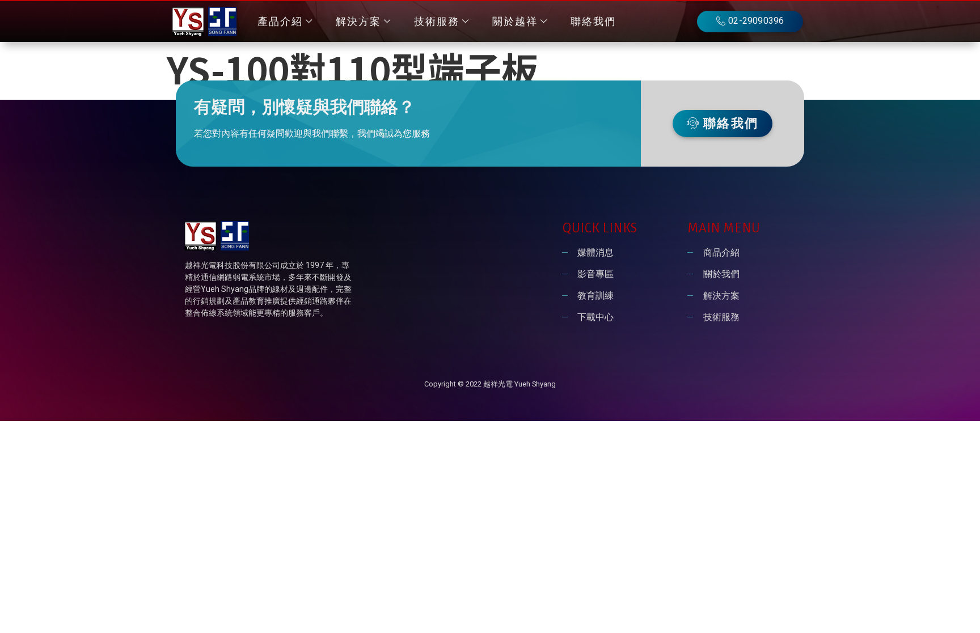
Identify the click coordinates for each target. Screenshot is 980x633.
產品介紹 (280, 21)
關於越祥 (515, 21)
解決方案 (358, 21)
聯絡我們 (593, 21)
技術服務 (436, 21)
